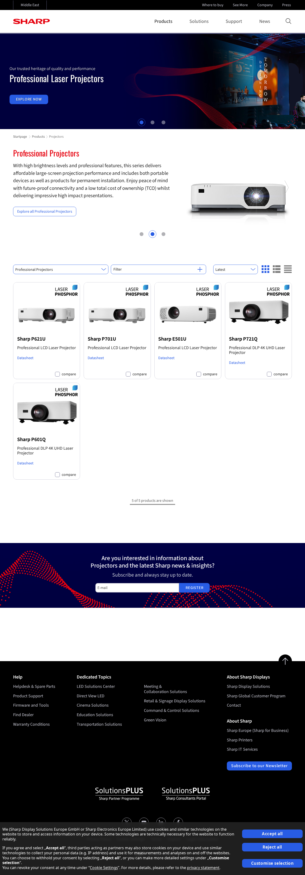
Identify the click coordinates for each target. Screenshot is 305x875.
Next (286, 211)
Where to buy (212, 5)
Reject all (272, 847)
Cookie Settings (104, 867)
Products (163, 21)
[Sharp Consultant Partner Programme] (186, 794)
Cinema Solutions (93, 705)
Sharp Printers (240, 740)
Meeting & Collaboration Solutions (165, 689)
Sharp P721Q (243, 339)
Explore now (29, 99)
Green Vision (155, 720)
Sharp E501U (172, 339)
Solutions (198, 21)
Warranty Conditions (31, 724)
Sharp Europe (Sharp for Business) (258, 731)
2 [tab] (152, 122)
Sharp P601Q (31, 439)
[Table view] (288, 269)
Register (194, 587)
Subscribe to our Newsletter (259, 766)
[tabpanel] (152, 81)
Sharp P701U (102, 339)
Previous (19, 211)
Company (265, 5)
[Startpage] (31, 21)
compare (69, 374)
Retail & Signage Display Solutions (174, 701)
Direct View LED (90, 696)
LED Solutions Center (96, 686)
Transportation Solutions (99, 724)
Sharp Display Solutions (248, 686)
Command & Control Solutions (171, 711)
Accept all (272, 833)
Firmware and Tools (31, 705)
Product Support (28, 696)
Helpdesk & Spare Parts (34, 686)
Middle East (30, 5)
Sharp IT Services (242, 749)
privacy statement (203, 867)
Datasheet (25, 358)
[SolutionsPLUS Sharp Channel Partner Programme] (119, 794)
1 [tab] (141, 122)
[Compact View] (265, 269)
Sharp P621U (31, 339)
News (264, 21)
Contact (234, 705)
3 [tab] (163, 122)
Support (234, 21)
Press (286, 5)
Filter (117, 269)
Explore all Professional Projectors (44, 211)
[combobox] (60, 269)
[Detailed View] (277, 269)
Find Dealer (23, 715)
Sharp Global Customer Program (256, 696)
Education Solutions (95, 715)
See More (240, 5)
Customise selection (272, 863)
